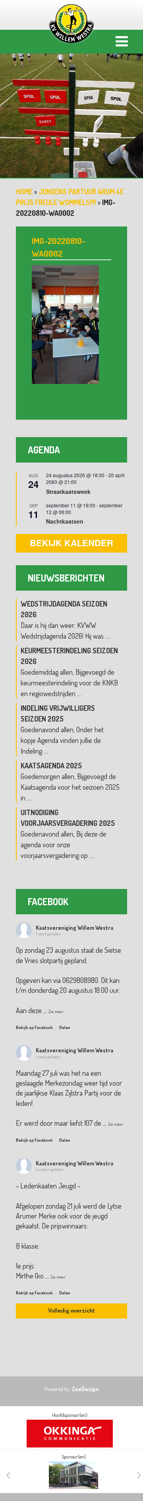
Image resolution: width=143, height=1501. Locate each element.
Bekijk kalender (71, 542)
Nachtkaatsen (64, 521)
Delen (64, 1027)
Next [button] (139, 1475)
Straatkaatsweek (68, 491)
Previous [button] (8, 1475)
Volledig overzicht (71, 1310)
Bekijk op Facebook (35, 1027)
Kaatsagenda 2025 (51, 765)
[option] (71, 109)
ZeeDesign (85, 1389)
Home (24, 191)
